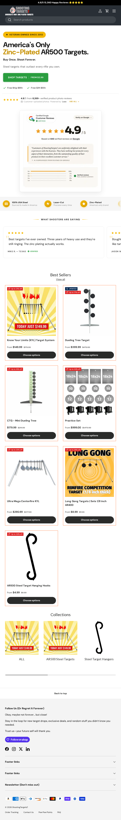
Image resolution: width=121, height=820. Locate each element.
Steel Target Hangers (99, 659)
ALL (22, 659)
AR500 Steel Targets (60, 659)
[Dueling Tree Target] (89, 311)
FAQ (59, 812)
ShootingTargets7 (20, 807)
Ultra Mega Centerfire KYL (23, 501)
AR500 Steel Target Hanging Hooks (28, 585)
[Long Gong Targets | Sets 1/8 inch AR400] (89, 472)
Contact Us (28, 812)
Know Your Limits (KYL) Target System (31, 340)
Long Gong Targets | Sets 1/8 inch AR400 (86, 503)
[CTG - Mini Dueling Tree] (31, 392)
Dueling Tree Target (77, 340)
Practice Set (73, 420)
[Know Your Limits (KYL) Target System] (31, 311)
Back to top (60, 693)
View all (60, 279)
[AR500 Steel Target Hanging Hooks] (31, 557)
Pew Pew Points (45, 812)
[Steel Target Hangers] (99, 637)
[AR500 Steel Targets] (60, 637)
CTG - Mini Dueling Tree (21, 420)
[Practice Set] (89, 392)
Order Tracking (11, 812)
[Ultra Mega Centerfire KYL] (31, 472)
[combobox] (60, 19)
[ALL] (22, 637)
